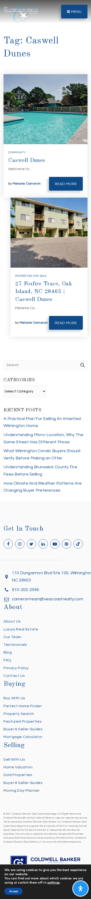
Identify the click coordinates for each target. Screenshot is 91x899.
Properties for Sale (30, 275)
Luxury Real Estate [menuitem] (21, 629)
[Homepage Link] (21, 11)
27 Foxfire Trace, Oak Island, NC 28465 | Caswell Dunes (43, 291)
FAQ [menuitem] (7, 660)
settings (53, 883)
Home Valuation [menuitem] (18, 767)
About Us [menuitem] (12, 621)
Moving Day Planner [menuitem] (22, 790)
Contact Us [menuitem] (14, 676)
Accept (13, 891)
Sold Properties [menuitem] (18, 775)
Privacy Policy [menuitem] (16, 668)
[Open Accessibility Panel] (80, 888)
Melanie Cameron (27, 183)
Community (16, 152)
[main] (45, 250)
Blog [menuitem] (8, 652)
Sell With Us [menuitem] (14, 759)
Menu (76, 12)
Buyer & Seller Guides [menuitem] (23, 729)
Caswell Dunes (26, 160)
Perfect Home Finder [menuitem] (23, 706)
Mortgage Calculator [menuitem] (23, 737)
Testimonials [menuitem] (15, 645)
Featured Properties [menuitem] (23, 721)
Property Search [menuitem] (19, 714)
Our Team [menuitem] (12, 637)
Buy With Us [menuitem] (14, 698)
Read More (66, 184)
